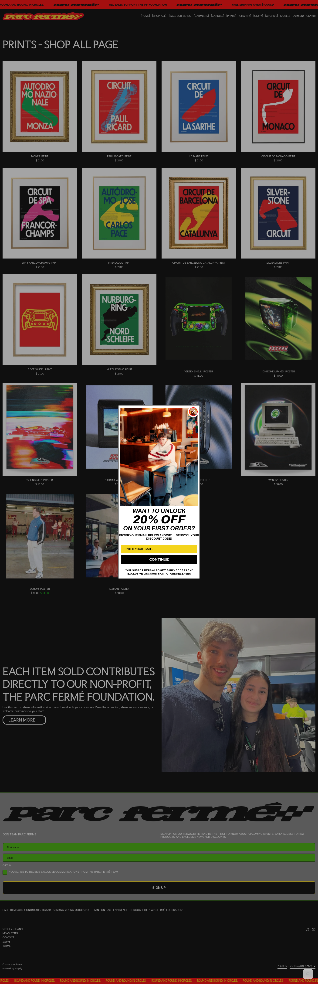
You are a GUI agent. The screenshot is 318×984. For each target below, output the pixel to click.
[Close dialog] (193, 412)
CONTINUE (159, 559)
